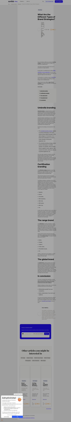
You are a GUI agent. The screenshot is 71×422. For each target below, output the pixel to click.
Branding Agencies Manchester (27, 14)
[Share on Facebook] (45, 29)
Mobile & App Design (38, 357)
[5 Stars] (30, 45)
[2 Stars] (26, 45)
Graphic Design (30, 357)
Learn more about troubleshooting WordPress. (27, 417)
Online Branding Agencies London (28, 18)
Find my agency (59, 1)
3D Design (23, 357)
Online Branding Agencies (26, 16)
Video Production (35, 360)
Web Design (43, 360)
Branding (24, 380)
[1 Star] (25, 45)
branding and (46, 301)
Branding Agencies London (26, 12)
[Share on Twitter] (46, 29)
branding (54, 77)
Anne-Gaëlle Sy (45, 307)
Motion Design (47, 357)
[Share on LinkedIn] (48, 29)
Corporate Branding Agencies (27, 20)
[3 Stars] (27, 45)
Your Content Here (49, 1)
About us (28, 1)
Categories (22, 1)
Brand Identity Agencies (26, 22)
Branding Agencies (25, 11)
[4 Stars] (29, 45)
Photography (28, 360)
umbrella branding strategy (47, 131)
